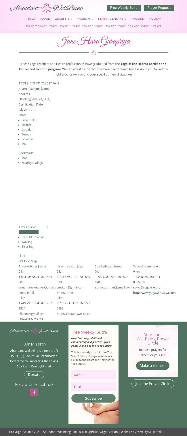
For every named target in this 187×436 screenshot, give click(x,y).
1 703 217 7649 (49, 83)
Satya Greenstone (145, 266)
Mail (24, 144)
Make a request (153, 365)
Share (23, 115)
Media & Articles (110, 19)
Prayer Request (159, 7)
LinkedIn (27, 139)
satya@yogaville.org (146, 287)
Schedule (138, 19)
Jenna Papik (27, 293)
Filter (22, 256)
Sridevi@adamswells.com (74, 314)
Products (83, 19)
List (21, 261)
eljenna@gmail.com (32, 314)
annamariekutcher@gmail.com (40, 287)
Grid (27, 261)
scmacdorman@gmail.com (113, 287)
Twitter (26, 125)
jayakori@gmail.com (70, 287)
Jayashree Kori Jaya (70, 266)
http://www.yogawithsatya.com (154, 293)
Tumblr (27, 134)
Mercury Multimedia (150, 432)
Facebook (28, 120)
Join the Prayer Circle (152, 383)
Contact (155, 19)
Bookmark (26, 153)
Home (31, 19)
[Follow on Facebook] (34, 392)
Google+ (27, 130)
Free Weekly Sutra (124, 7)
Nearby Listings (32, 163)
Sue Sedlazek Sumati (109, 266)
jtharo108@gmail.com (34, 89)
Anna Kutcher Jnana (32, 266)
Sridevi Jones (65, 293)
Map (25, 158)
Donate (45, 19)
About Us (62, 19)
